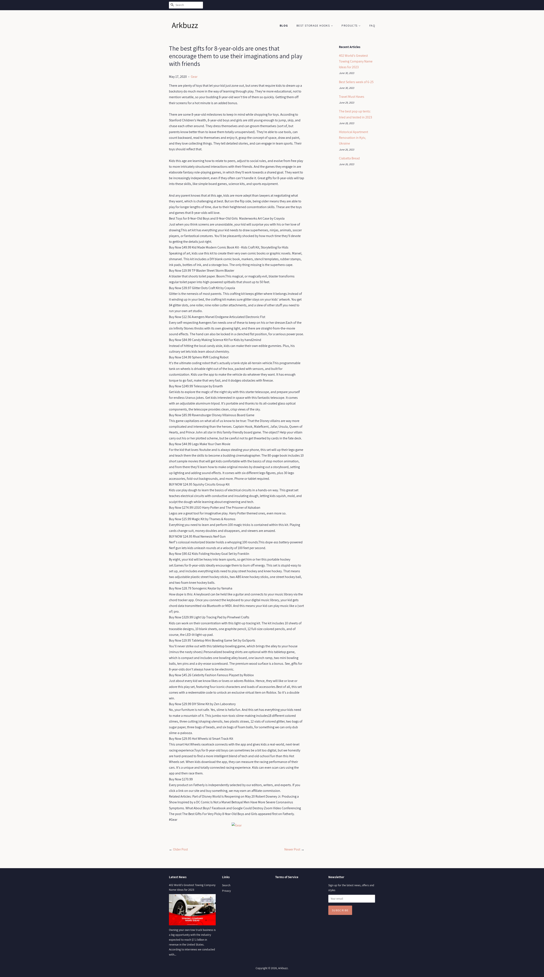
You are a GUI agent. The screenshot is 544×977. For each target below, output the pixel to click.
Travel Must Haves (351, 96)
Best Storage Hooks (313, 25)
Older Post (180, 849)
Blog (284, 25)
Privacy (226, 891)
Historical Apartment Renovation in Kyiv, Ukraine (353, 138)
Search (226, 885)
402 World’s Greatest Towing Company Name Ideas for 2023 (356, 61)
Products (349, 25)
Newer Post (292, 849)
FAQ (372, 25)
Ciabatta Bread (349, 158)
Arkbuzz (283, 968)
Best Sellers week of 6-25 (356, 82)
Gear (194, 76)
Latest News (178, 877)
